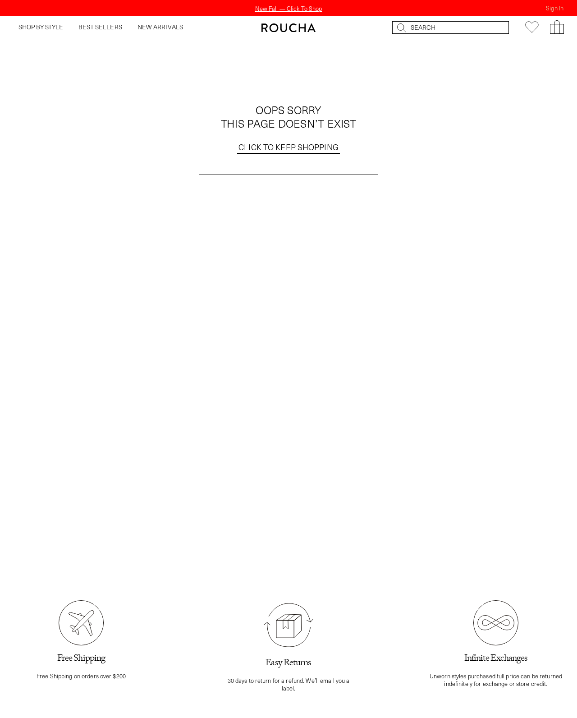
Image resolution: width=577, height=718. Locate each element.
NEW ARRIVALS (160, 27)
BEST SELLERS (100, 27)
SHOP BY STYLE (41, 27)
